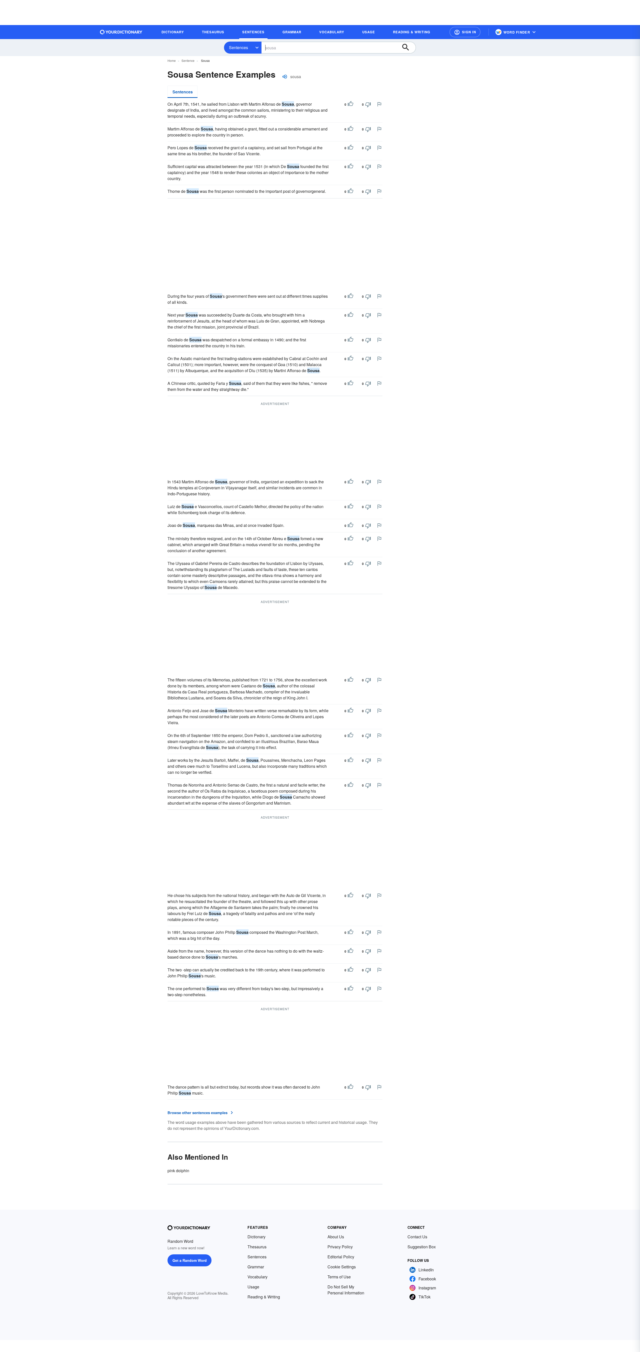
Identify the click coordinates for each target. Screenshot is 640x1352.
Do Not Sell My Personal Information (346, 1290)
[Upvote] (351, 104)
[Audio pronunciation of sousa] (285, 77)
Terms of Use (339, 1277)
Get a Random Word (189, 1260)
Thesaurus (257, 1247)
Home (172, 60)
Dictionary (257, 1237)
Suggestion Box (422, 1247)
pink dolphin (178, 1170)
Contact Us (417, 1237)
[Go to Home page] (121, 32)
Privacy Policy (340, 1247)
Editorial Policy (341, 1257)
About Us (336, 1237)
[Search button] (408, 47)
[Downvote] (368, 104)
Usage (253, 1287)
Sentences (238, 47)
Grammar (256, 1267)
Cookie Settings (342, 1267)
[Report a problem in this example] (379, 104)
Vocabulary (258, 1277)
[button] (465, 32)
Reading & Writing (264, 1297)
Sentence (188, 60)
